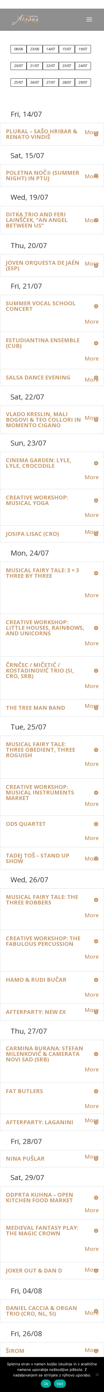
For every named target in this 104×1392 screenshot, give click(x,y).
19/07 (82, 49)
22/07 (50, 65)
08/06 (18, 49)
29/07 (82, 82)
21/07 (34, 65)
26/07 (34, 82)
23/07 (66, 65)
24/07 (82, 65)
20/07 (18, 65)
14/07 (50, 49)
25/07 (18, 82)
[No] (97, 1374)
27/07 (50, 82)
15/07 (66, 49)
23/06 (34, 49)
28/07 (66, 82)
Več (60, 1383)
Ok (46, 1383)
